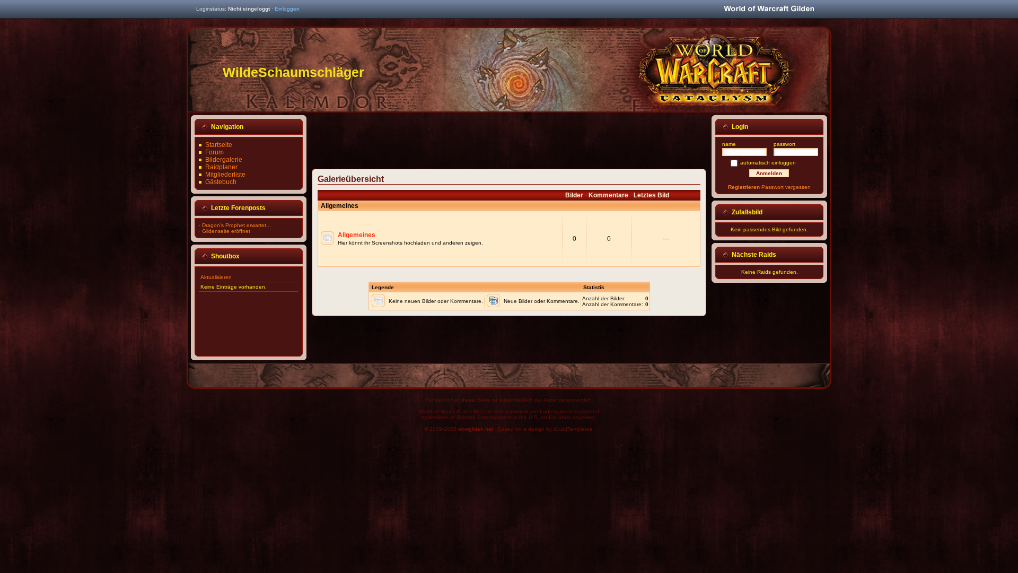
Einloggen (287, 9)
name (729, 144)
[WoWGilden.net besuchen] (769, 9)
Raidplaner (221, 167)
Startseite (218, 145)
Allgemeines (356, 235)
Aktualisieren (216, 277)
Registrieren (744, 187)
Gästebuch (220, 182)
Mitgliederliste (225, 174)
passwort (784, 144)
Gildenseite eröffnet (226, 231)
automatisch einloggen (768, 163)
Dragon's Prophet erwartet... (236, 225)
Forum (214, 152)
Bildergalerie (223, 159)
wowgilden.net (475, 429)
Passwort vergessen (786, 187)
